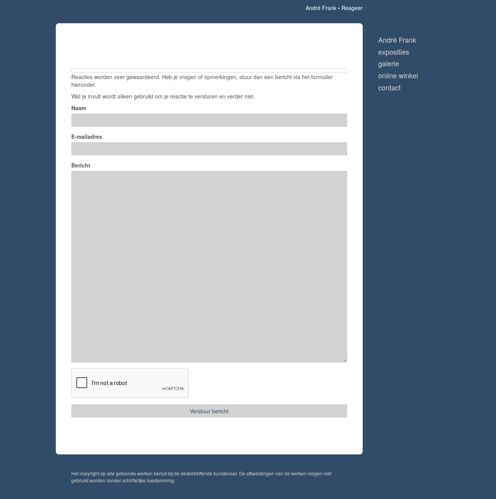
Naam (78, 108)
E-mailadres (86, 136)
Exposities (393, 52)
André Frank (321, 8)
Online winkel (398, 75)
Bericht (80, 165)
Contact (389, 87)
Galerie (388, 63)
